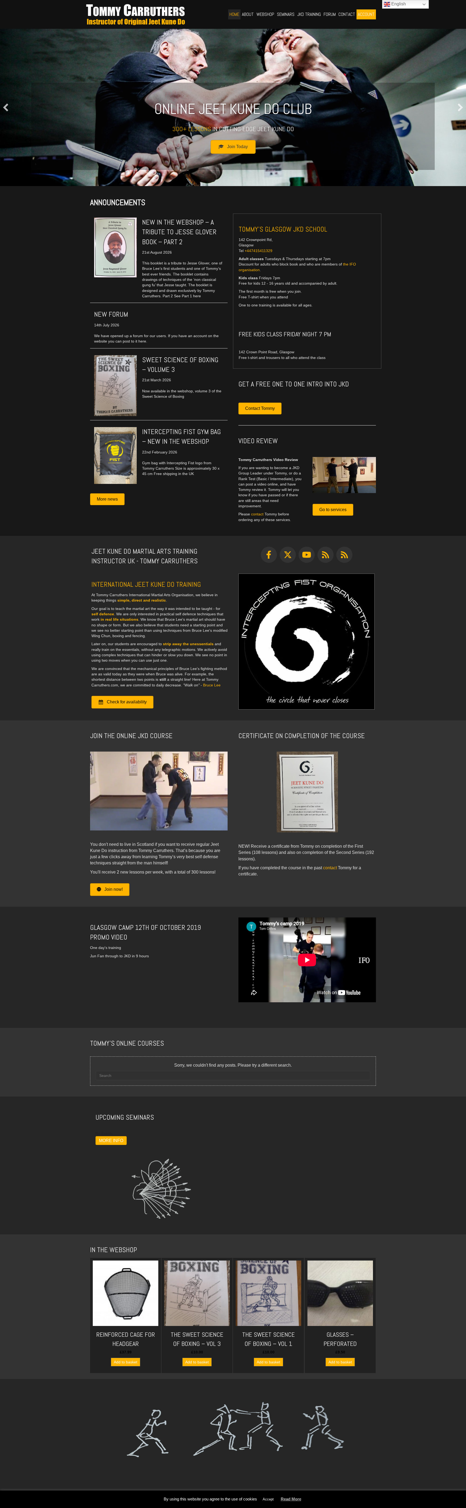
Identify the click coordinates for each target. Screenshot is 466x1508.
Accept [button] (268, 1499)
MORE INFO (111, 1140)
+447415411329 (258, 251)
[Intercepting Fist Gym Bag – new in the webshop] (115, 455)
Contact (346, 14)
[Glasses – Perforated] (340, 1315)
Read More (291, 1499)
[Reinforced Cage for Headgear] (125, 1315)
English (398, 4)
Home (234, 14)
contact (257, 514)
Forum (330, 14)
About (248, 14)
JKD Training (309, 14)
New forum (111, 314)
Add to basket (125, 1362)
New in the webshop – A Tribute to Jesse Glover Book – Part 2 (179, 232)
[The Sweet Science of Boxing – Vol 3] (197, 1315)
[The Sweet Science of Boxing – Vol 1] (268, 1315)
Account (366, 14)
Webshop (265, 14)
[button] (5, 107)
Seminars (285, 14)
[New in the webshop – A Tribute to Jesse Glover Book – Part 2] (115, 247)
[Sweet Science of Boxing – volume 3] (115, 385)
